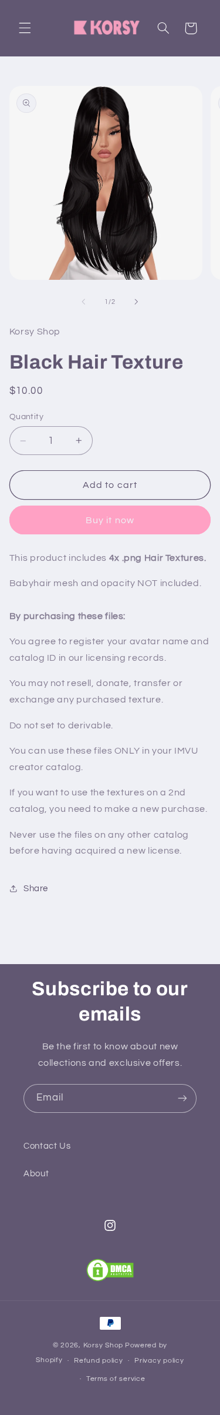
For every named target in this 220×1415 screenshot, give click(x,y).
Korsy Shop (103, 1345)
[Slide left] (83, 302)
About (36, 1173)
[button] (24, 28)
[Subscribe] (182, 1098)
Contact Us (46, 1146)
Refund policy (98, 1360)
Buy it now (110, 520)
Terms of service (115, 1379)
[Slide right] (137, 302)
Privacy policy (159, 1360)
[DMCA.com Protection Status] (110, 1270)
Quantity (26, 417)
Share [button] (35, 888)
